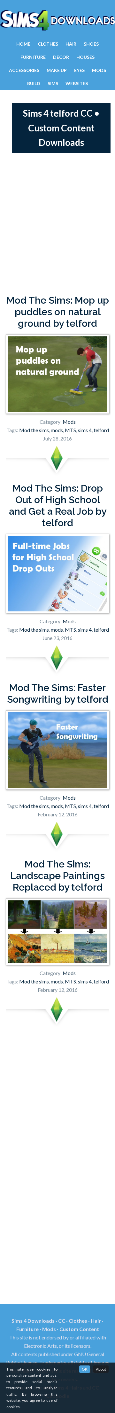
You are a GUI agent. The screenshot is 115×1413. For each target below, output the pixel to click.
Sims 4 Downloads (57, 20)
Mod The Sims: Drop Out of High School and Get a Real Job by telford (57, 506)
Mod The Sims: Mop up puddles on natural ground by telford (57, 312)
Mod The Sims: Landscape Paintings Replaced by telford (57, 875)
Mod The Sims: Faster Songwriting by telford (57, 693)
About (101, 1369)
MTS (70, 430)
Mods (69, 422)
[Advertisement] (57, 224)
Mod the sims (34, 430)
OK (85, 1369)
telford (101, 430)
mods (57, 430)
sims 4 (85, 430)
